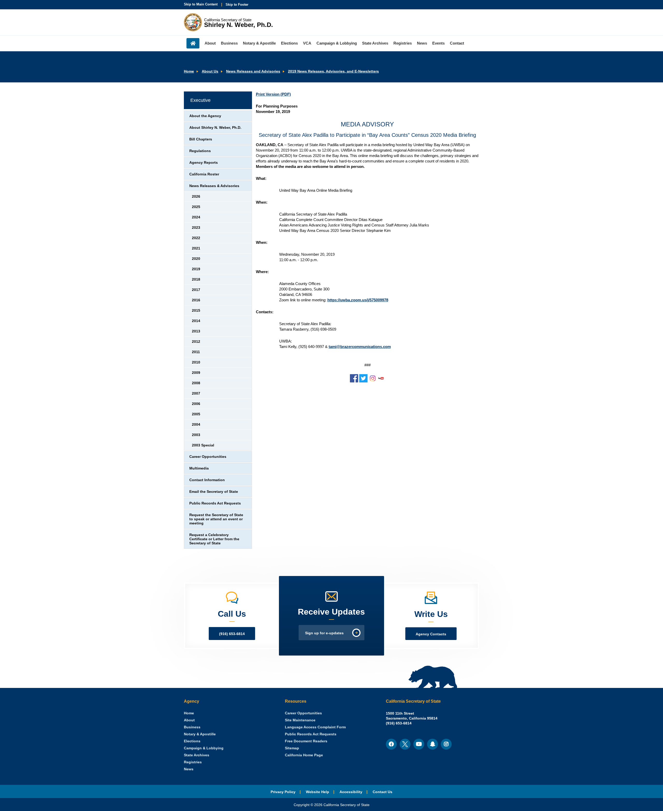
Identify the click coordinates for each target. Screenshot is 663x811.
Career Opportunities (207, 457)
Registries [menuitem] (402, 43)
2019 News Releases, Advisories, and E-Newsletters (333, 71)
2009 (196, 373)
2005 (196, 414)
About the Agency (205, 116)
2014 (196, 321)
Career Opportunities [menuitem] (303, 713)
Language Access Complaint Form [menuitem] (315, 727)
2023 (196, 228)
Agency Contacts (431, 634)
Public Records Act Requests (215, 503)
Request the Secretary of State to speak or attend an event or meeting (216, 519)
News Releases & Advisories (214, 186)
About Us (210, 71)
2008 (196, 383)
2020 (196, 259)
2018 (196, 279)
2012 (196, 342)
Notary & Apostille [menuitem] (259, 43)
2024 (196, 217)
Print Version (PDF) (273, 94)
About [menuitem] (210, 43)
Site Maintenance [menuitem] (300, 720)
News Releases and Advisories (253, 71)
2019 (196, 269)
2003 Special (203, 445)
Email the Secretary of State (213, 492)
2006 (196, 404)
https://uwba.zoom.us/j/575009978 (357, 300)
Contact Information (207, 480)
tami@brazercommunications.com (360, 346)
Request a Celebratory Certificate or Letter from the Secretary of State (214, 539)
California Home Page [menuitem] (304, 755)
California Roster (204, 174)
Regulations (200, 151)
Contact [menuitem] (457, 43)
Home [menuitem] (192, 43)
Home (189, 71)
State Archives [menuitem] (375, 43)
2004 (196, 424)
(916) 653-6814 (232, 634)
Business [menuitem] (229, 43)
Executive (200, 100)
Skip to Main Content (201, 4)
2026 (196, 196)
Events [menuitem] (438, 43)
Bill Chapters (200, 139)
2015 (196, 310)
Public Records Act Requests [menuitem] (310, 734)
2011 (196, 352)
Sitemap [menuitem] (292, 748)
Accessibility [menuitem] (351, 792)
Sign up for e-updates (324, 633)
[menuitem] (189, 713)
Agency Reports (203, 163)
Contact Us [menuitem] (382, 792)
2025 (196, 207)
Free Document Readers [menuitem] (306, 741)
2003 (196, 435)
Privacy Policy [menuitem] (283, 792)
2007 (196, 393)
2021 (196, 248)
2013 (196, 331)
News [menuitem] (422, 43)
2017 (196, 290)
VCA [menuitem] (307, 43)
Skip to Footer (237, 4)
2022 (196, 238)
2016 (196, 300)
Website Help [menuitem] (317, 792)
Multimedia (199, 468)
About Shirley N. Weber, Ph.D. (215, 128)
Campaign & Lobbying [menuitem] (336, 43)
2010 (196, 362)
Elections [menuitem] (289, 43)
